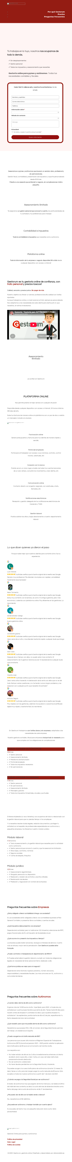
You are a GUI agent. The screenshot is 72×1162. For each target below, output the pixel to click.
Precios (61, 14)
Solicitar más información (19, 529)
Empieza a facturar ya (18, 807)
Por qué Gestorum (56, 12)
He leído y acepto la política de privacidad (27, 132)
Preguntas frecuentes (54, 17)
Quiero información (35, 137)
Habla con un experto (18, 272)
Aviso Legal (11, 1142)
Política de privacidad (14, 1139)
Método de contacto (18, 115)
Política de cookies (13, 1145)
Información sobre (18, 109)
